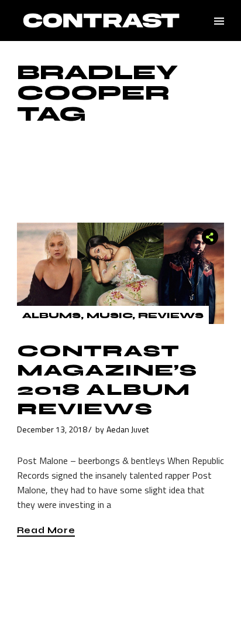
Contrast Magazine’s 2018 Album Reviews (107, 380)
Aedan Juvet (127, 429)
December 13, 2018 (52, 429)
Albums (51, 315)
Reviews (171, 315)
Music (109, 315)
